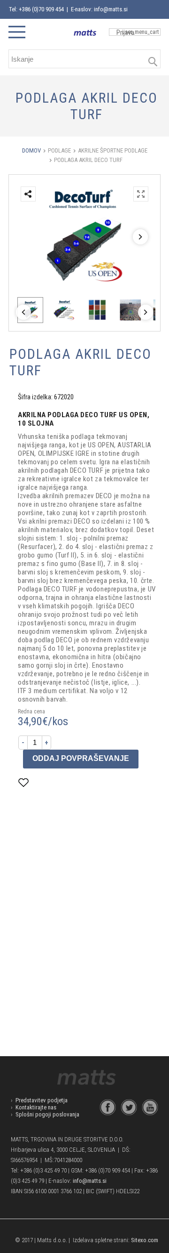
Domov (31, 150)
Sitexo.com (144, 1240)
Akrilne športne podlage (112, 150)
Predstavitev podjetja (41, 1100)
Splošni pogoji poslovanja (47, 1114)
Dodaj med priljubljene (70, 782)
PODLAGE (59, 150)
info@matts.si (90, 1180)
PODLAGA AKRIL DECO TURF (88, 159)
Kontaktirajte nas (35, 1107)
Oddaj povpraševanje (80, 758)
